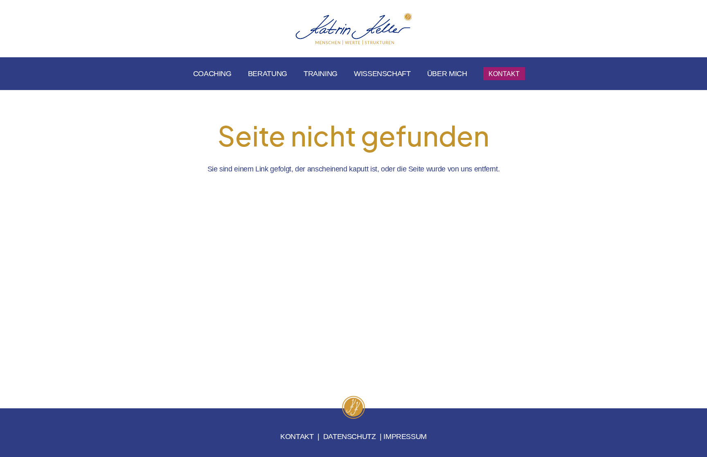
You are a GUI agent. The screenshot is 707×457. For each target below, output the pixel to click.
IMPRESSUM (405, 436)
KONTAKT (296, 436)
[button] (415, 73)
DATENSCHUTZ (349, 436)
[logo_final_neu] (353, 28)
